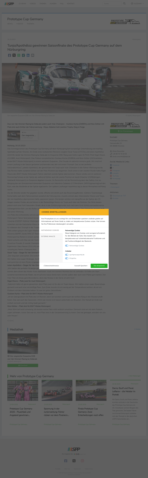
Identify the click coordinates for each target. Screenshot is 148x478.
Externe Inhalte (48, 236)
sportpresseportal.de (76, 254)
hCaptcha (72, 258)
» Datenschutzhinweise (51, 266)
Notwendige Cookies (50, 230)
